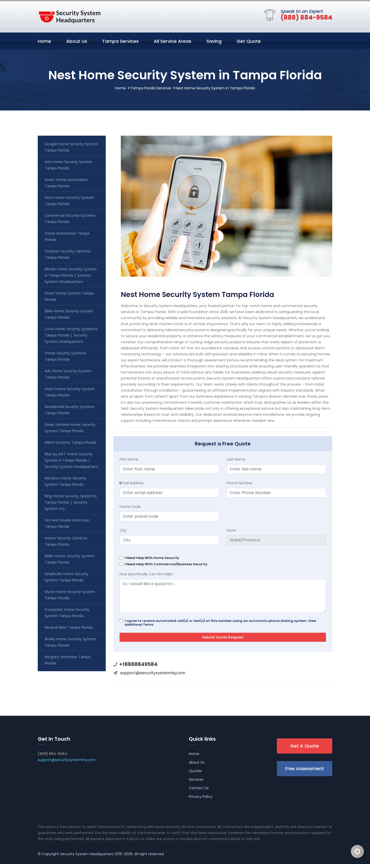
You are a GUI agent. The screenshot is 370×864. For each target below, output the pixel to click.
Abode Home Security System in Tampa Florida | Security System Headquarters (71, 275)
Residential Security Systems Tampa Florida (70, 409)
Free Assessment (304, 768)
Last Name (236, 459)
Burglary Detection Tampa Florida (67, 659)
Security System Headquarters (87, 853)
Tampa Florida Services (150, 88)
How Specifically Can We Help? (146, 574)
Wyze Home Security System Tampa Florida (70, 594)
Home (44, 41)
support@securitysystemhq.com (152, 673)
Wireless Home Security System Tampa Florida (65, 481)
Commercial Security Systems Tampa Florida (70, 218)
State (231, 530)
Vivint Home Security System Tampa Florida (70, 391)
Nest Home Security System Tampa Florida (69, 200)
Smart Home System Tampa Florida (69, 296)
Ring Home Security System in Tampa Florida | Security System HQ (71, 502)
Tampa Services (120, 41)
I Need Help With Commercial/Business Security (166, 564)
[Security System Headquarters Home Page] (69, 15)
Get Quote (249, 41)
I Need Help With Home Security (152, 558)
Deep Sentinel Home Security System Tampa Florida (70, 427)
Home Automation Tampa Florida (67, 236)
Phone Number (240, 482)
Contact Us (199, 788)
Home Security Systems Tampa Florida (65, 356)
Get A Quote (304, 746)
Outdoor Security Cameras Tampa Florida (68, 254)
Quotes (195, 770)
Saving (213, 41)
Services (196, 779)
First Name (129, 459)
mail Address (132, 482)
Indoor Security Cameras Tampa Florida (66, 541)
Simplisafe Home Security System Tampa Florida (67, 576)
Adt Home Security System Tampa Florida (68, 374)
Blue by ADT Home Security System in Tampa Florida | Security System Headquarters (71, 460)
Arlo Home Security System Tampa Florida (68, 164)
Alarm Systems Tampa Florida (70, 442)
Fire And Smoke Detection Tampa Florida (67, 523)
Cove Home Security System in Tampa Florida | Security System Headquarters (71, 335)
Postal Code (130, 506)
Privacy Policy (200, 796)
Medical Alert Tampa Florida (69, 627)
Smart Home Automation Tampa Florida (66, 182)
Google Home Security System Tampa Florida (71, 147)
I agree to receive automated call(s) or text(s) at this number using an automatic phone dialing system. (220, 622)
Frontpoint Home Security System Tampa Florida (67, 612)
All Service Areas (172, 41)
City (123, 530)
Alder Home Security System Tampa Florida (69, 559)
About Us (76, 41)
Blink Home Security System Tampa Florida (69, 314)
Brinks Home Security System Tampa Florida (70, 642)
